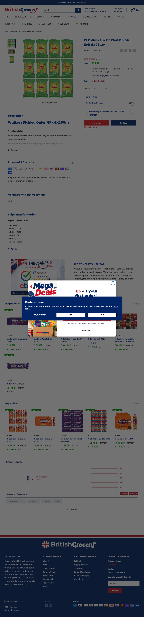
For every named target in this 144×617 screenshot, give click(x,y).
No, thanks (86, 330)
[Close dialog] (113, 283)
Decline (102, 314)
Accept (71, 314)
